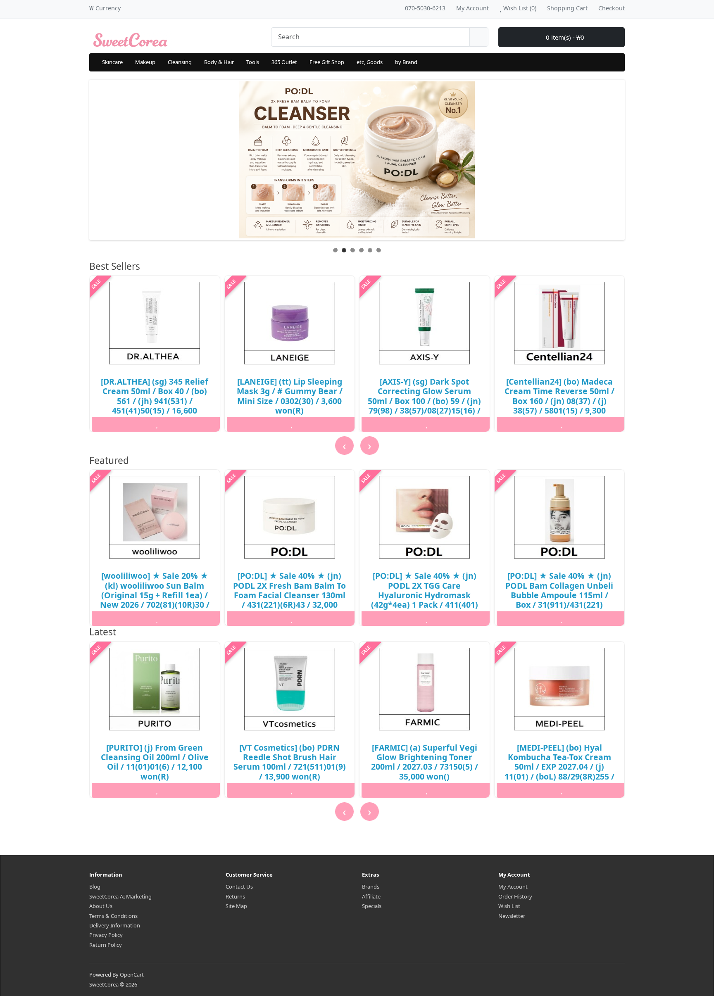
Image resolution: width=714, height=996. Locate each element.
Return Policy (105, 944)
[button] (91, 825)
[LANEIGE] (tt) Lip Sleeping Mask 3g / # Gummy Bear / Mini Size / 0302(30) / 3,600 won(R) (290, 396)
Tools (252, 62)
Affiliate (371, 896)
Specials (371, 906)
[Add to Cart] (113, 424)
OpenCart (132, 974)
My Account (513, 886)
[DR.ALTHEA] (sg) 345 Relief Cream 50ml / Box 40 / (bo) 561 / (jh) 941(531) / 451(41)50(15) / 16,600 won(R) (154, 401)
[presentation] (344, 445)
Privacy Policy (106, 935)
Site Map (236, 906)
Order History (515, 896)
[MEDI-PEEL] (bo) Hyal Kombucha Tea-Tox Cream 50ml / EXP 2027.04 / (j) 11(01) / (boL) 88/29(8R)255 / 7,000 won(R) (559, 767)
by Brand (406, 62)
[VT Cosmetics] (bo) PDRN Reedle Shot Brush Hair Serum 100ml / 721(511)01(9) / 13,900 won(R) (289, 762)
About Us (100, 906)
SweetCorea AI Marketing (120, 896)
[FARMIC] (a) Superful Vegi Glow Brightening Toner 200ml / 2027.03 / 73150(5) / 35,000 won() (424, 762)
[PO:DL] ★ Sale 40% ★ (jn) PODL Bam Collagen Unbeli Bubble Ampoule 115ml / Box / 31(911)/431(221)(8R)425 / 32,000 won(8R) (559, 595)
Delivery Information (114, 925)
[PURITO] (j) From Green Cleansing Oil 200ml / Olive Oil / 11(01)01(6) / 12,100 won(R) (155, 762)
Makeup (145, 62)
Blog (94, 886)
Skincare (112, 62)
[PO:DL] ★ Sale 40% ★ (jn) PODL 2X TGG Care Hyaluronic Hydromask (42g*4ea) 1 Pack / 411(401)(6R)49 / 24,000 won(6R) (424, 595)
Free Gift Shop (326, 62)
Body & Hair (219, 62)
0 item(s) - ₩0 (564, 37)
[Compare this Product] (201, 424)
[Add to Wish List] (157, 424)
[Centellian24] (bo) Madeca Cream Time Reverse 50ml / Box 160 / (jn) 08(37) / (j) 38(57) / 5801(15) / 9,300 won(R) (559, 401)
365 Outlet (284, 62)
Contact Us (239, 886)
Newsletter (511, 916)
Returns (235, 896)
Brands (370, 886)
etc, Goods (370, 62)
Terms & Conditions (113, 916)
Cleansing (180, 62)
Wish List (509, 906)
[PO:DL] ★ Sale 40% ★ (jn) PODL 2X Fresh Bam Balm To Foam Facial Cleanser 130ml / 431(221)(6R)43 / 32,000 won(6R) (289, 595)
